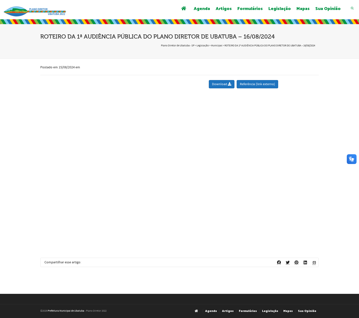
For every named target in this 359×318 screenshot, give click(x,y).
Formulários (250, 8)
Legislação (279, 8)
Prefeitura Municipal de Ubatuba (66, 311)
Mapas (303, 8)
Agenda (202, 8)
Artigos (224, 8)
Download (220, 84)
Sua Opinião (328, 8)
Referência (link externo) (257, 84)
